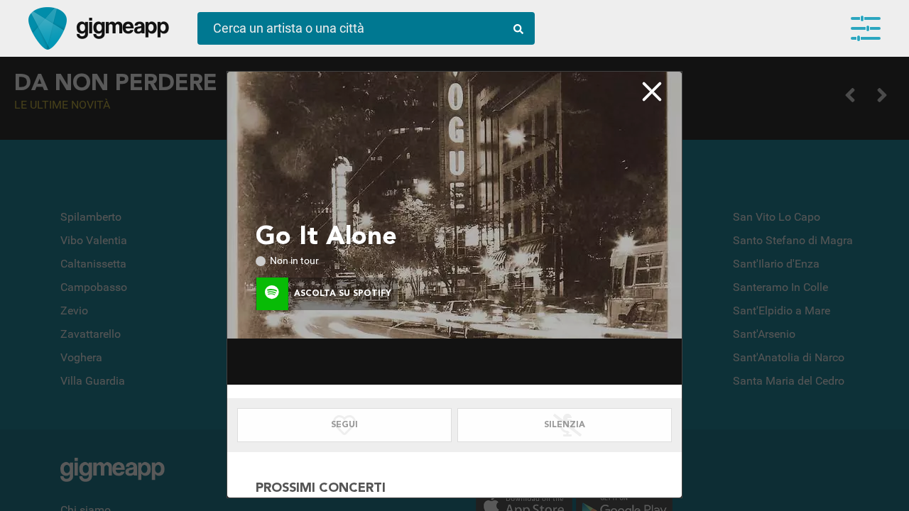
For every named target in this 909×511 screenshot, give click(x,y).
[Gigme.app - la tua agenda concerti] (47, 28)
